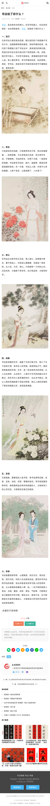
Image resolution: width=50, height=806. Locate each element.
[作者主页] (22, 672)
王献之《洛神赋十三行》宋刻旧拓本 (17, 715)
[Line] (36, 650)
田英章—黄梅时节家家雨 (13, 699)
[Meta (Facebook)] (32, 650)
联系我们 (17, 787)
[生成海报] (41, 650)
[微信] (9, 650)
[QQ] (18, 650)
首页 (2, 8)
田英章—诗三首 (9, 707)
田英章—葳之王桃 (10, 711)
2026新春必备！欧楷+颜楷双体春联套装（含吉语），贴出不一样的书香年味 (36, 742)
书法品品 (25, 3)
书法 (4, 25)
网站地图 (33, 800)
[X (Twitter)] (27, 650)
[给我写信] (27, 672)
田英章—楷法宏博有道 (12, 694)
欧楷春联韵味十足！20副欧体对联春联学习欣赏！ (12, 742)
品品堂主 (17, 665)
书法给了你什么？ (13, 14)
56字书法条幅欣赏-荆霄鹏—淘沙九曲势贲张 (20, 703)
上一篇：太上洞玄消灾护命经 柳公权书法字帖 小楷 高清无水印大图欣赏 (25, 679)
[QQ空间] (23, 650)
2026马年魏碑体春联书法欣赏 (36, 764)
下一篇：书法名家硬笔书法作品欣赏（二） (25, 684)
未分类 (8, 8)
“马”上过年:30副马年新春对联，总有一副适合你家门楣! (12, 765)
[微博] (13, 650)
